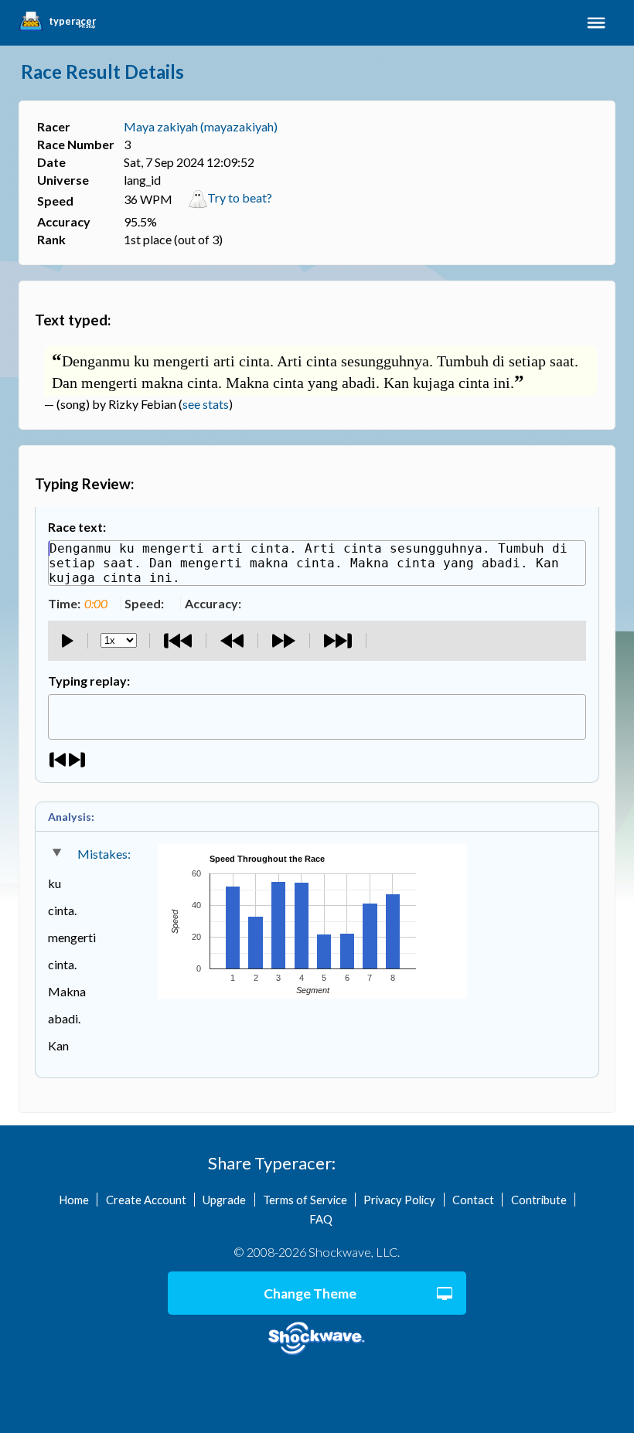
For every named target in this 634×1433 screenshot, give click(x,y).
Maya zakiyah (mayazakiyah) (201, 126)
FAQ (320, 1219)
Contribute (539, 1200)
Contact (473, 1200)
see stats (205, 404)
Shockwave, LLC (316, 1339)
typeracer (72, 22)
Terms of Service (305, 1200)
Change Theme (310, 1293)
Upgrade (224, 1200)
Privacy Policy (399, 1200)
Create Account (146, 1200)
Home (74, 1200)
